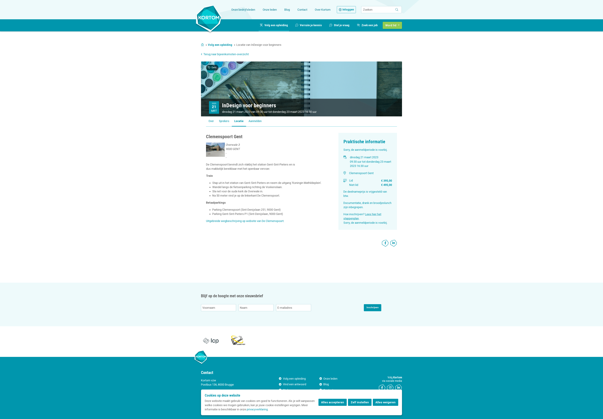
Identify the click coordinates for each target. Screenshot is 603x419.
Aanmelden (255, 121)
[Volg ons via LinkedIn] (398, 387)
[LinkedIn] (393, 243)
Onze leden (270, 9)
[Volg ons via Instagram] (390, 387)
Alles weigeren (385, 402)
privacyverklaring (257, 409)
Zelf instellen (360, 402)
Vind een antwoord (294, 384)
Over (211, 121)
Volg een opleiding (220, 44)
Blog (287, 9)
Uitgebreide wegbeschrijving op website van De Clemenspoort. (245, 221)
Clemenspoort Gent (361, 173)
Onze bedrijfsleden (243, 9)
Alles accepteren (332, 402)
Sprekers (224, 121)
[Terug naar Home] (209, 19)
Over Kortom (323, 9)
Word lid (390, 25)
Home (202, 45)
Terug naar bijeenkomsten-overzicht (226, 54)
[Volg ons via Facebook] (382, 387)
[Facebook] (385, 243)
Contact (302, 9)
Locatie (239, 121)
